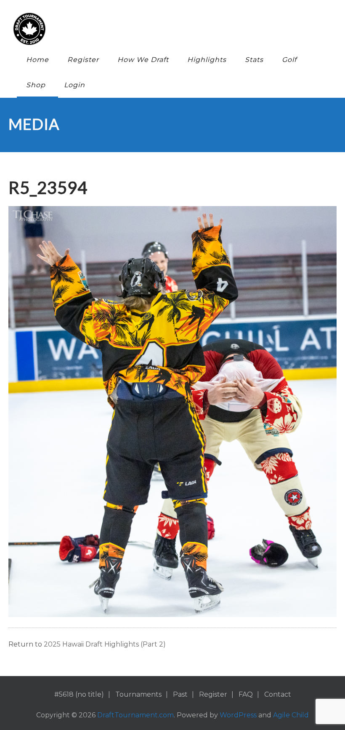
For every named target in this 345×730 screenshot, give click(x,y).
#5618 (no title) (79, 694)
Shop (35, 85)
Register (83, 60)
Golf (289, 60)
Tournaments (138, 694)
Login (74, 85)
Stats (254, 60)
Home (37, 60)
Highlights (206, 60)
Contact (277, 694)
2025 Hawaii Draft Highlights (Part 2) (105, 644)
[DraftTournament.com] (166, 28)
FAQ (246, 694)
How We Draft (143, 60)
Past (180, 694)
